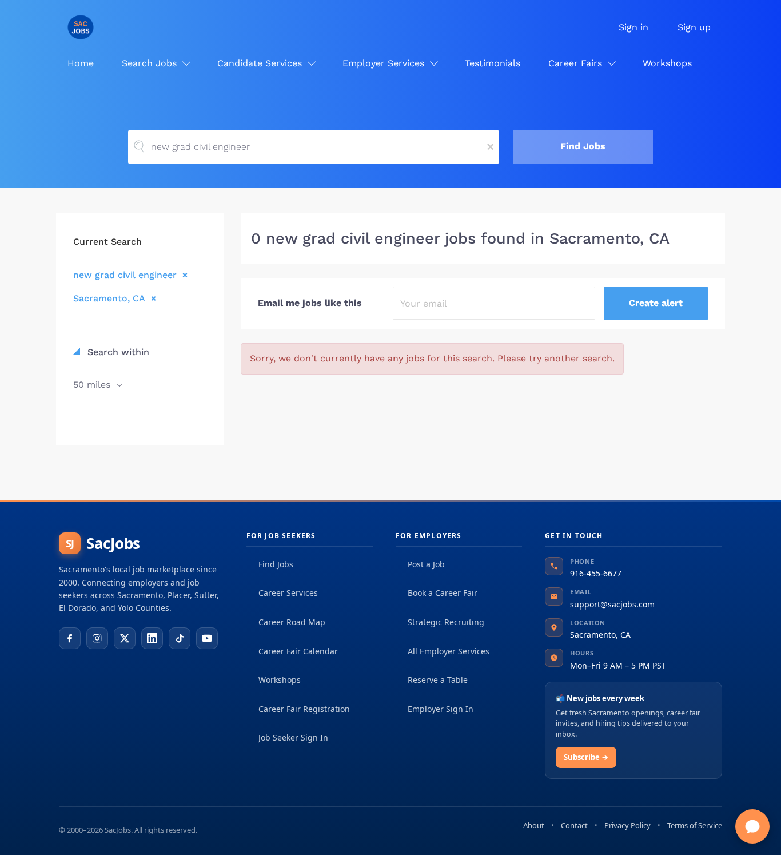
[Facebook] (70, 638)
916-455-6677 (595, 573)
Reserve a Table (438, 679)
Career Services (288, 592)
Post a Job (426, 564)
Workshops (279, 679)
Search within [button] (117, 352)
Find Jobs (582, 146)
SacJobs (103, 543)
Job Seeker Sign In (293, 737)
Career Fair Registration (304, 708)
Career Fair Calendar (298, 651)
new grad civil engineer (125, 274)
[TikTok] (179, 638)
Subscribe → (586, 757)
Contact (574, 825)
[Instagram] (97, 638)
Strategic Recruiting (446, 622)
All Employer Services (448, 651)
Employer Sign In (440, 708)
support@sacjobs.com (612, 604)
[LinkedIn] (152, 638)
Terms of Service (694, 825)
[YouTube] (207, 638)
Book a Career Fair (442, 592)
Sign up (694, 27)
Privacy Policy (627, 825)
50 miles (93, 384)
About (533, 825)
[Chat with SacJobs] (752, 826)
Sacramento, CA (109, 298)
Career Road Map (291, 622)
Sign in (633, 27)
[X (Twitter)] (125, 638)
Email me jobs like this (310, 302)
